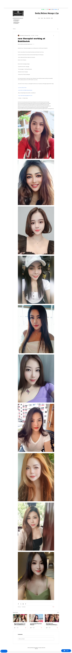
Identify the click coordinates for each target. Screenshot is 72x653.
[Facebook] (53, 9)
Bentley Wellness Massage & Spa (47, 13)
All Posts (14, 28)
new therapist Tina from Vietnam (36, 624)
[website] (58, 9)
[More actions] (53, 35)
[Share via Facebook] (18, 603)
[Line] (42, 9)
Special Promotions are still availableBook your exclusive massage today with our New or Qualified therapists (20, 624)
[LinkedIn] (56, 9)
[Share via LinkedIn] (23, 603)
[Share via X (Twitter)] (20, 603)
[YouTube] (49, 9)
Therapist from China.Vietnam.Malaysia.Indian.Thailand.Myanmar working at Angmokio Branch (52, 624)
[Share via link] (25, 603)
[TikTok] (50, 9)
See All (58, 612)
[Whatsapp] (44, 9)
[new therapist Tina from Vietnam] (36, 618)
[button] (57, 28)
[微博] (47, 9)
